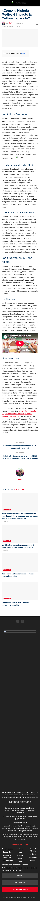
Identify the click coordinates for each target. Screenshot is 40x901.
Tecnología (33, 857)
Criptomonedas (7, 849)
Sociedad (6, 509)
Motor (20, 858)
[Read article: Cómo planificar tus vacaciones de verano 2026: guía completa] (20, 562)
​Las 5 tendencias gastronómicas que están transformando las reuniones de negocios (18, 546)
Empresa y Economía (7, 856)
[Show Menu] (2, 3)
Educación (7, 852)
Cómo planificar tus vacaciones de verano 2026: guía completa (18, 575)
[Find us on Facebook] (17, 621)
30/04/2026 (5, 579)
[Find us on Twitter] (22, 621)
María (10, 23)
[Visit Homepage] (20, 3)
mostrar (23, 53)
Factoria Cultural (13, 897)
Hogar (20, 852)
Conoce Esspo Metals (20, 822)
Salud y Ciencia (33, 850)
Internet (20, 855)
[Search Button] (37, 3)
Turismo (33, 860)
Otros (20, 861)
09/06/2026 (5, 550)
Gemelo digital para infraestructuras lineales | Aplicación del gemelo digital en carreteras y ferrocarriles (20, 810)
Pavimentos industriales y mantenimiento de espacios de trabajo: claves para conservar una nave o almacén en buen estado (20, 516)
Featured (20, 849)
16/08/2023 (19, 23)
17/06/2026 (5, 521)
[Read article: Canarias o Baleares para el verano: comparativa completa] (20, 591)
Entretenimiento (7, 860)
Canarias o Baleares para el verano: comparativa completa (15, 603)
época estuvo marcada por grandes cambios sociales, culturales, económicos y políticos (19, 414)
